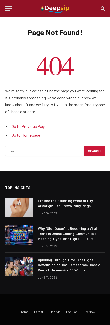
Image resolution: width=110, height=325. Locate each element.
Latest (38, 312)
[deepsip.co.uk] (55, 8)
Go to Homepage (26, 134)
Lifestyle (55, 312)
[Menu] (8, 8)
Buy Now (89, 312)
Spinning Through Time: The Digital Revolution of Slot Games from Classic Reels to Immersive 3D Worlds (69, 264)
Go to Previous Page (29, 126)
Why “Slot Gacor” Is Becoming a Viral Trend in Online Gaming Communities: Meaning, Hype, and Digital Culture (67, 233)
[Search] (102, 8)
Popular (71, 312)
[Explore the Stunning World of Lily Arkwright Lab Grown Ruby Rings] (19, 207)
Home (24, 312)
